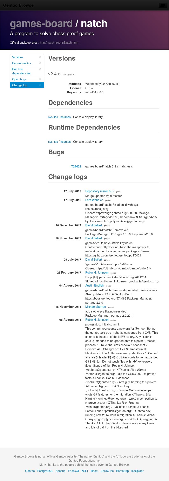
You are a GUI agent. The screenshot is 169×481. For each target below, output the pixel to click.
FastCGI (73, 471)
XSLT (84, 471)
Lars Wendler (94, 200)
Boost (94, 471)
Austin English (94, 285)
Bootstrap (122, 471)
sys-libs (53, 117)
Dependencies (21, 63)
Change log (19, 85)
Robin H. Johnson (97, 272)
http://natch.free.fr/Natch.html (59, 42)
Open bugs (19, 79)
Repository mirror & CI (99, 191)
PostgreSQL (45, 471)
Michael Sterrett (95, 306)
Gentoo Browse (18, 5)
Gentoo (30, 471)
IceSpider (137, 471)
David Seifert (93, 225)
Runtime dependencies (21, 71)
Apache (61, 471)
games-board (41, 22)
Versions (17, 57)
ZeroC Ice (107, 471)
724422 (76, 166)
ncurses (65, 117)
